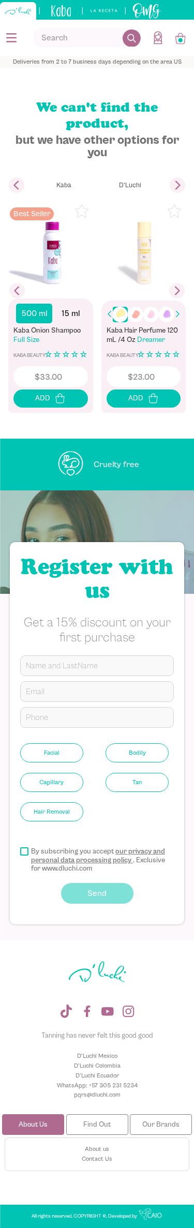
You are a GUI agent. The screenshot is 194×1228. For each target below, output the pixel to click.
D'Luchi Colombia (97, 1065)
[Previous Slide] (16, 185)
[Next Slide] (177, 185)
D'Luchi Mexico (97, 1056)
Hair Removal (52, 811)
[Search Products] (132, 38)
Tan (137, 782)
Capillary (51, 782)
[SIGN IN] (159, 37)
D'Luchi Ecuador (97, 1075)
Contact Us (97, 1159)
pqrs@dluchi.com (97, 1094)
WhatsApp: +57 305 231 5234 (97, 1085)
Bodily (137, 753)
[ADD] (50, 399)
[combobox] (87, 38)
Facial (51, 753)
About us (97, 1149)
